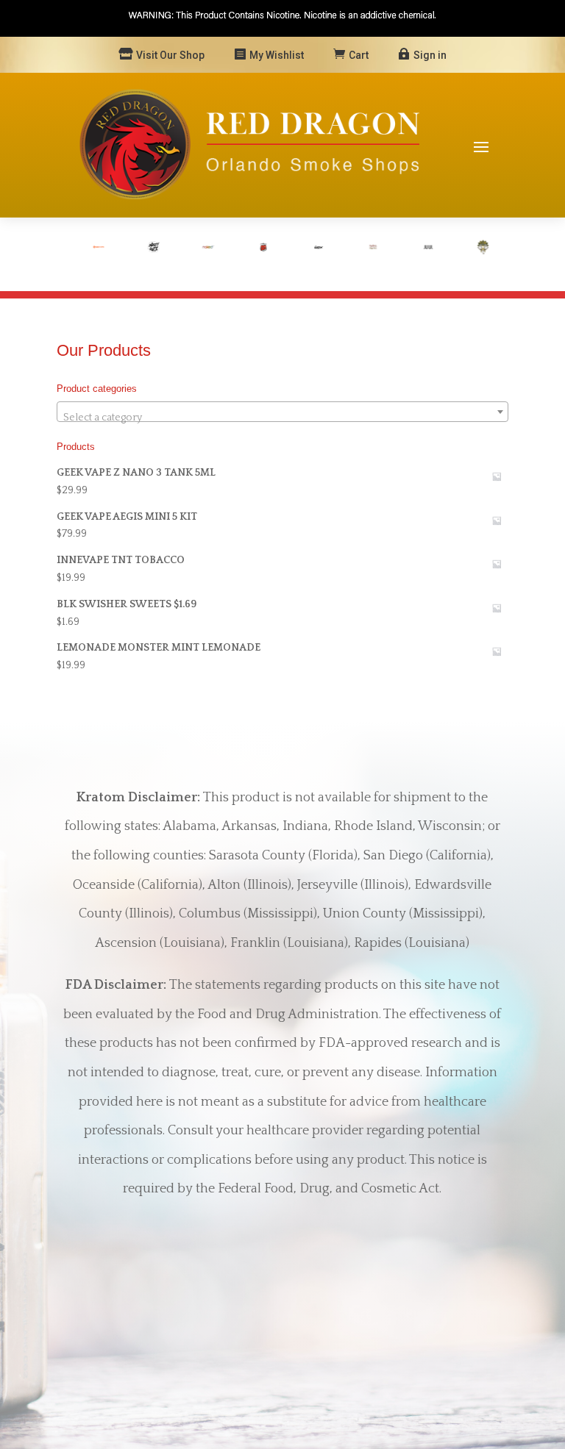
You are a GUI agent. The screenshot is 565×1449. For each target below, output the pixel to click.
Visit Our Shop (170, 55)
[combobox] (282, 411)
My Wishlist (276, 55)
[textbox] (282, 417)
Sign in (430, 55)
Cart (359, 55)
